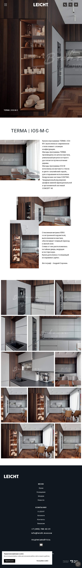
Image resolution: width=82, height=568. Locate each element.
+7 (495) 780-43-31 (41, 529)
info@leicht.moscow (41, 533)
